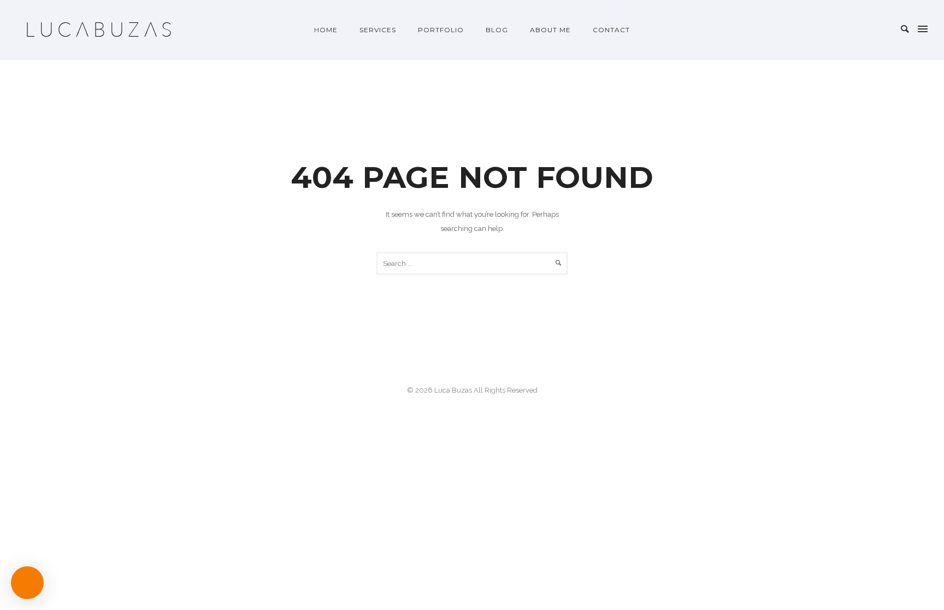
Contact (611, 30)
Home (326, 30)
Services (377, 30)
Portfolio (441, 30)
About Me (550, 30)
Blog (497, 30)
